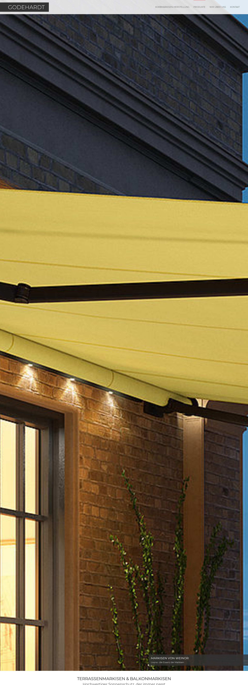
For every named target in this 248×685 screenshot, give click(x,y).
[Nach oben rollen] (242, 679)
